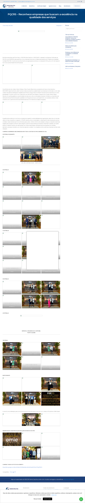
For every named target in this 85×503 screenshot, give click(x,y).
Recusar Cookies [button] (37, 498)
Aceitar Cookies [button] (47, 498)
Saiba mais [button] (54, 494)
